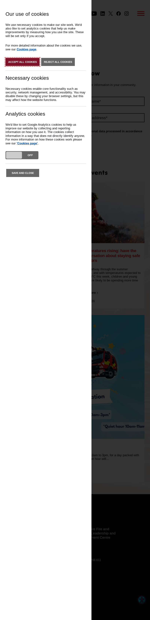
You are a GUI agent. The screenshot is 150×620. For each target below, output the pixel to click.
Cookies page (26, 49)
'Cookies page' (27, 143)
